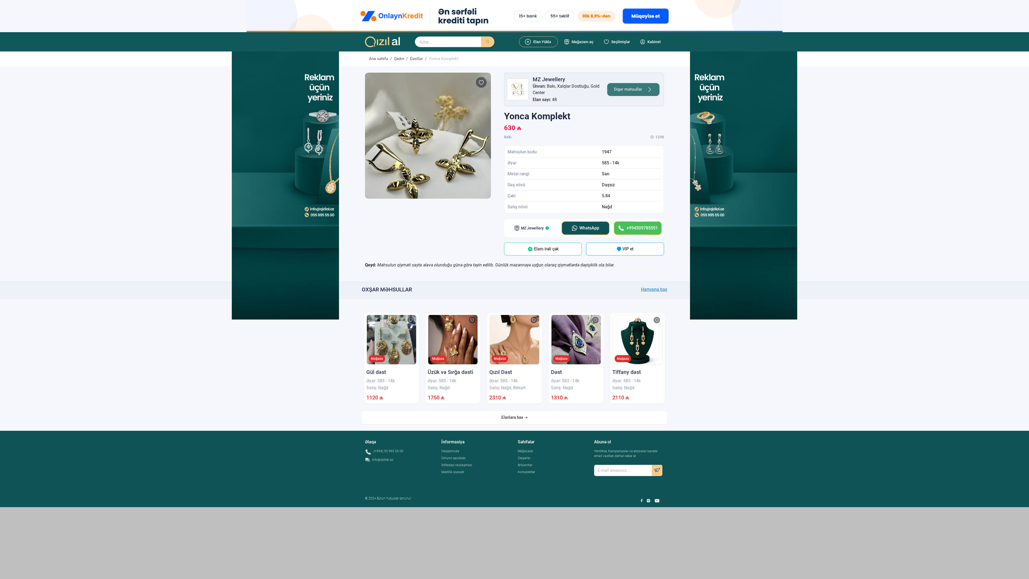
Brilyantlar (525, 465)
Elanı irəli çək (546, 248)
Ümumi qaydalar (453, 458)
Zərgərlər (524, 458)
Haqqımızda (450, 451)
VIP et (627, 248)
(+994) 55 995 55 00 (388, 451)
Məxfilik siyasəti (452, 472)
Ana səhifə (378, 58)
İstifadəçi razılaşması (456, 465)
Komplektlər (526, 472)
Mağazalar (525, 451)
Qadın (399, 58)
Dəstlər (416, 58)
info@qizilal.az (382, 460)
